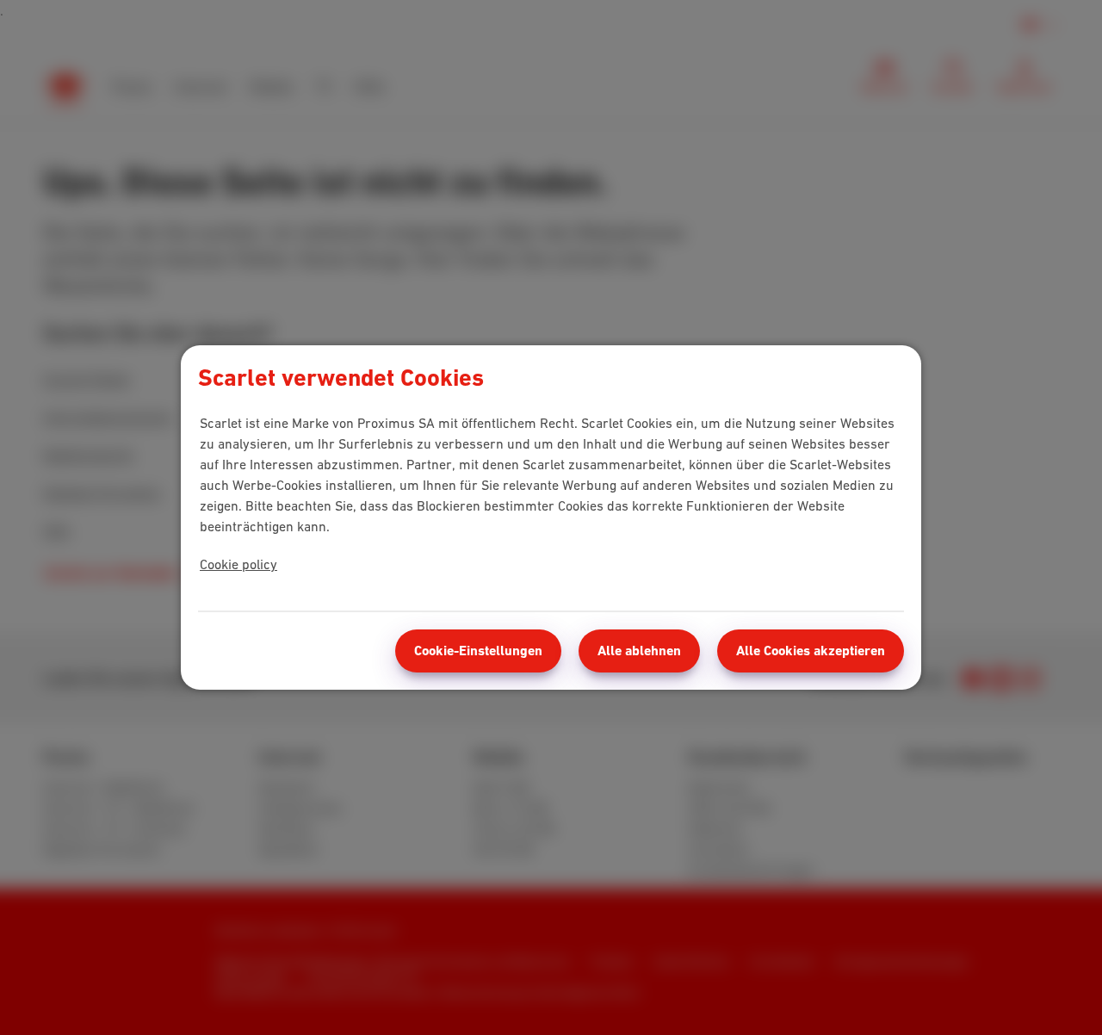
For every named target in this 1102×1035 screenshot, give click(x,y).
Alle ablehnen (639, 650)
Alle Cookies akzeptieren (810, 650)
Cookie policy (238, 564)
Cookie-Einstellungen (478, 650)
